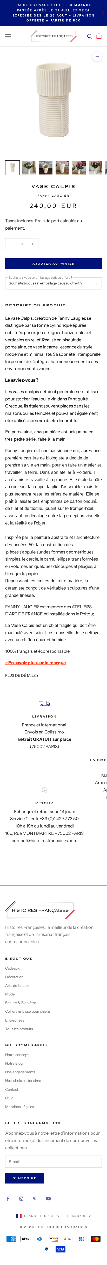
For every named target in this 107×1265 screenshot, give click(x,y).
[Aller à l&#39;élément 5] (79, 167)
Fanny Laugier (53, 195)
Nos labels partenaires (23, 1080)
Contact (11, 1089)
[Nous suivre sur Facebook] (7, 1198)
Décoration (14, 977)
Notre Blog (14, 1063)
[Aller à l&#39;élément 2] (29, 167)
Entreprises (14, 1020)
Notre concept (17, 1054)
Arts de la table (17, 985)
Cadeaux (12, 968)
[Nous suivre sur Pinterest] (34, 1198)
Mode (10, 994)
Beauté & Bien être (20, 1002)
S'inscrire (25, 1178)
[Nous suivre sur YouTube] (48, 1198)
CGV (9, 1098)
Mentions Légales (19, 1106)
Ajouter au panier (53, 263)
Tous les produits (19, 1029)
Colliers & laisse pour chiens (28, 1011)
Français (76, 1216)
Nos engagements (20, 1072)
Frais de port (47, 220)
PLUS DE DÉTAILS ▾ (21, 675)
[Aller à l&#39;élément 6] (95, 167)
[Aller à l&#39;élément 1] (12, 167)
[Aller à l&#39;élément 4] (62, 167)
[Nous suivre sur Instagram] (21, 1198)
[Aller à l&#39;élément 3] (45, 167)
